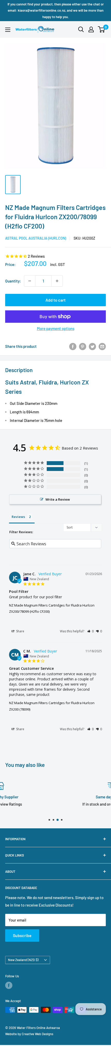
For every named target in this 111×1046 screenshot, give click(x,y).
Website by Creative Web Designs (29, 1034)
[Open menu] (7, 30)
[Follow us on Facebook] (8, 985)
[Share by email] (102, 346)
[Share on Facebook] (72, 346)
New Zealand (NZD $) (23, 960)
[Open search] (81, 29)
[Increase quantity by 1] (57, 281)
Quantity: (13, 281)
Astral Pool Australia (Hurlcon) (35, 238)
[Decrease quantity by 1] (29, 281)
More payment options (55, 328)
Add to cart (55, 299)
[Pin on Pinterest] (82, 346)
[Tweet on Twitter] (92, 346)
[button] (90, 631)
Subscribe (22, 935)
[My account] (91, 29)
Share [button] (19, 631)
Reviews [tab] (18, 516)
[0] (101, 29)
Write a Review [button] (57, 499)
